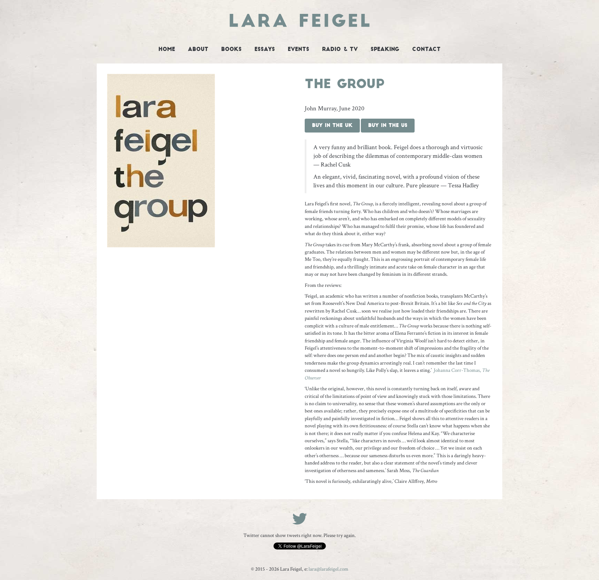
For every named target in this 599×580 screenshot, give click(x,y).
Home (166, 49)
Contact (426, 49)
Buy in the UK (332, 125)
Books (231, 49)
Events (298, 49)
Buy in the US (387, 125)
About (198, 49)
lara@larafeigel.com (328, 569)
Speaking (385, 49)
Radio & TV (340, 49)
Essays (264, 49)
